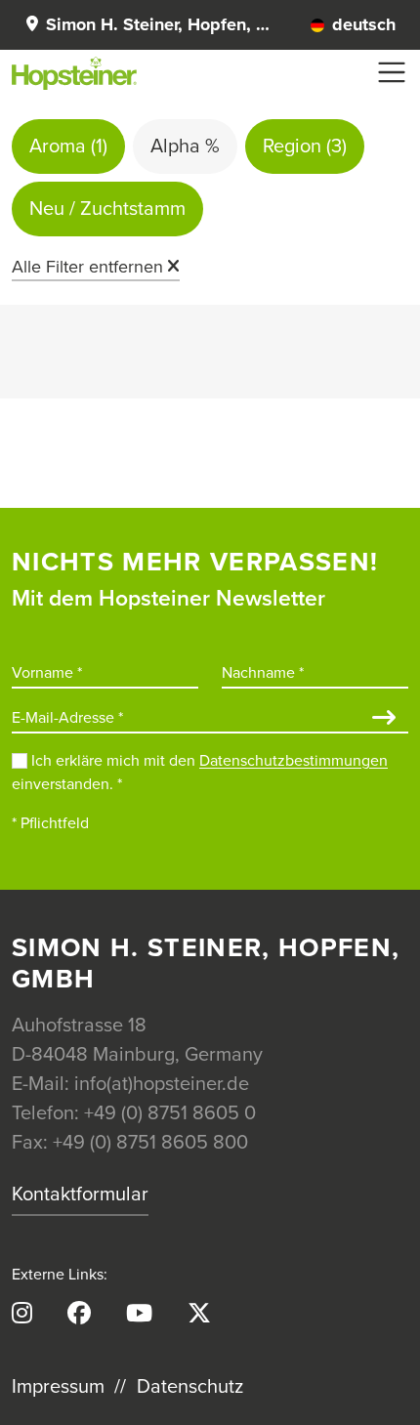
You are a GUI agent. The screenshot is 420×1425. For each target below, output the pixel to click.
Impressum (58, 1387)
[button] (147, 25)
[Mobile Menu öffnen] (391, 72)
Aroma (68, 146)
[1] (383, 719)
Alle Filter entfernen (87, 266)
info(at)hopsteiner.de (161, 1084)
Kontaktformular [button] (80, 1194)
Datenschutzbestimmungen (293, 761)
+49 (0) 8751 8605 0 (170, 1113)
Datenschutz (190, 1387)
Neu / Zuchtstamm (107, 209)
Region (305, 146)
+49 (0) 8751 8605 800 (150, 1142)
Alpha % (185, 146)
